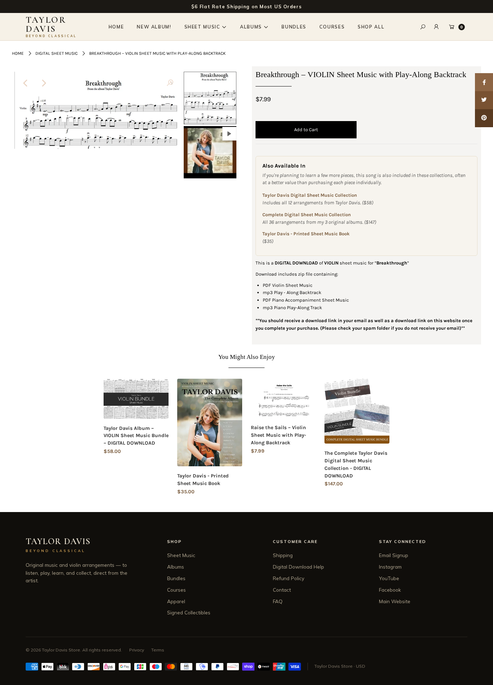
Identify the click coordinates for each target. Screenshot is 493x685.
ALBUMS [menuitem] (251, 27)
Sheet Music (181, 555)
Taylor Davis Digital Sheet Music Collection (309, 195)
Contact (282, 590)
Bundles (176, 578)
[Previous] (26, 83)
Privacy (136, 650)
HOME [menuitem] (116, 27)
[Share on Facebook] (484, 82)
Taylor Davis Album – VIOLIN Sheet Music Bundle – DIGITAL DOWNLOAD (136, 435)
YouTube (389, 578)
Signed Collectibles (188, 612)
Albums (175, 567)
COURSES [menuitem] (332, 27)
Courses (176, 590)
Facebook (390, 590)
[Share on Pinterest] (484, 118)
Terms (157, 650)
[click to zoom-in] (170, 83)
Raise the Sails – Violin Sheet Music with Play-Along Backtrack (278, 435)
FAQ (278, 601)
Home (18, 53)
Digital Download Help (298, 567)
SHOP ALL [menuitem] (371, 27)
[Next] (44, 83)
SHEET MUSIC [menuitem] (202, 27)
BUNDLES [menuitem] (294, 27)
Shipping (283, 555)
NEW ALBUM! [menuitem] (154, 27)
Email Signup (393, 555)
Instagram (390, 567)
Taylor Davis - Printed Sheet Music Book (306, 233)
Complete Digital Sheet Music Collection (306, 214)
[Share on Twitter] (484, 100)
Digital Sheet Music (56, 53)
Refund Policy (288, 578)
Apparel (176, 601)
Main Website (394, 601)
